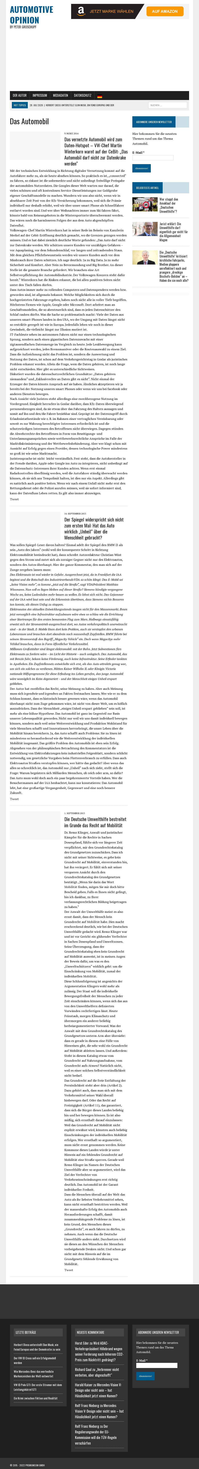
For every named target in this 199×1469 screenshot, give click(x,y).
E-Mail (138, 152)
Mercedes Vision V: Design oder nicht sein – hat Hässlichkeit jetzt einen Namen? (98, 1390)
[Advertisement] (99, 62)
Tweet (14, 499)
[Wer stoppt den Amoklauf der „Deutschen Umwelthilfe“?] (145, 209)
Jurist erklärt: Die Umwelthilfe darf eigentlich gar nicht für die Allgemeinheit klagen (174, 231)
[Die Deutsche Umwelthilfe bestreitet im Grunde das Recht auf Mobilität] (35, 837)
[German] (99, 95)
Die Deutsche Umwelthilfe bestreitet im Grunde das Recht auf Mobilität (95, 821)
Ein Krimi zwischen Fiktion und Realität (36, 1398)
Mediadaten (60, 95)
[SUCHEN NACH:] (167, 104)
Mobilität (71, 887)
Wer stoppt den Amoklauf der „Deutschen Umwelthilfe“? (169, 205)
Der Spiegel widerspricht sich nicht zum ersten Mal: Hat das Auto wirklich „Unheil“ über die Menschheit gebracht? (94, 528)
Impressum (40, 95)
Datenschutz (82, 95)
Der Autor (20, 95)
